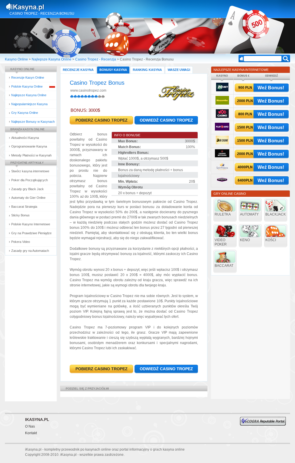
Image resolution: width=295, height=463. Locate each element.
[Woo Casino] (222, 116)
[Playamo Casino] (222, 129)
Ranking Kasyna (147, 69)
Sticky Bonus (20, 215)
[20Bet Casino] (222, 90)
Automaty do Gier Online (28, 197)
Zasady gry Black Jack (27, 189)
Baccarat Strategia (24, 206)
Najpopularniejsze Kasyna (29, 104)
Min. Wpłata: (128, 181)
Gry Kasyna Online (24, 112)
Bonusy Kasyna (113, 69)
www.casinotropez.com (88, 90)
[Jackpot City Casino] (222, 183)
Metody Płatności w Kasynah (31, 155)
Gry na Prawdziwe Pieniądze (31, 233)
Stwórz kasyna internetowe (30, 171)
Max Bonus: (128, 141)
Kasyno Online (16, 59)
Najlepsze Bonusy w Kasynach (33, 121)
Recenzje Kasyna (78, 69)
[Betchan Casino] (222, 156)
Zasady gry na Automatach (30, 250)
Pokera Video (20, 241)
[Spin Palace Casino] (222, 169)
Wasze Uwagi (179, 69)
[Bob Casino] (222, 143)
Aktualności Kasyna (25, 137)
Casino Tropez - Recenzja (95, 59)
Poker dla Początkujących (29, 180)
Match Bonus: (129, 147)
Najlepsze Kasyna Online (51, 59)
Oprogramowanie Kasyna (29, 146)
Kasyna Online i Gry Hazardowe (47, 7)
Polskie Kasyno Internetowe (30, 224)
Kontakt (31, 433)
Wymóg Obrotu (130, 187)
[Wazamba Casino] (222, 103)
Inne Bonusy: (129, 164)
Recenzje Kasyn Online (27, 77)
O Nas (30, 426)
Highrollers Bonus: (133, 153)
